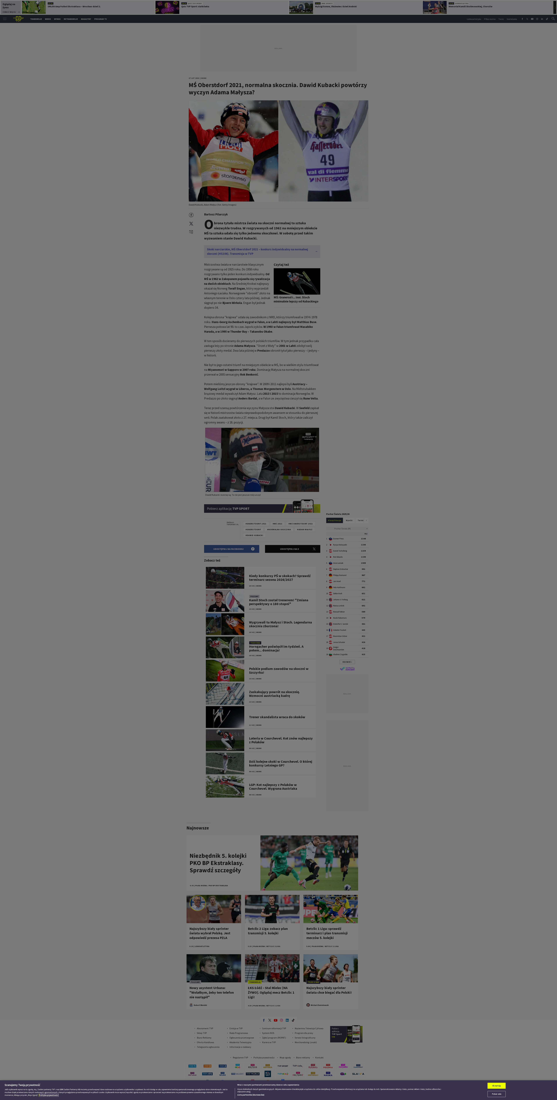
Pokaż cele (496, 1094)
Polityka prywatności (48, 1095)
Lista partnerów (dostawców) (250, 1095)
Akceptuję (496, 1085)
